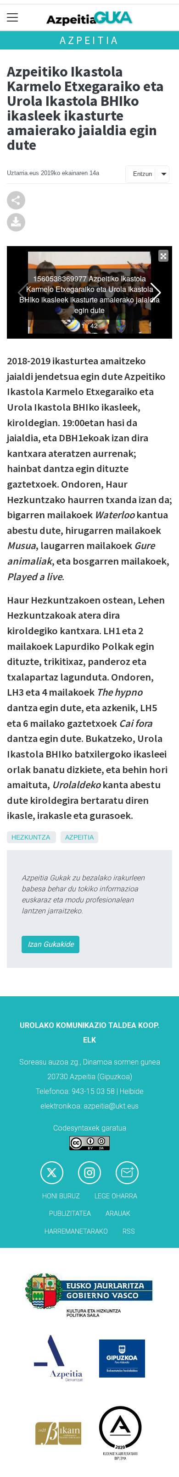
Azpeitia (89, 40)
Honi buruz (61, 1196)
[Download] (16, 221)
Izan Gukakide (50, 944)
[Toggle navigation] (12, 18)
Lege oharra (116, 1196)
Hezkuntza (30, 837)
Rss (129, 1231)
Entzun (142, 173)
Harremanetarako (76, 1231)
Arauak (118, 1214)
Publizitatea (70, 1214)
